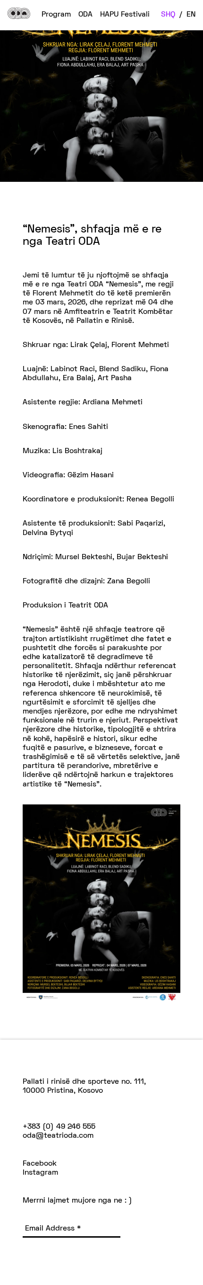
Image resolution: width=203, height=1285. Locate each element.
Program (56, 14)
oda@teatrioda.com (58, 1136)
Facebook (40, 1163)
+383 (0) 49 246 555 (59, 1127)
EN (190, 14)
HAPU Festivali (125, 14)
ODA (85, 14)
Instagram (40, 1172)
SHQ (168, 14)
